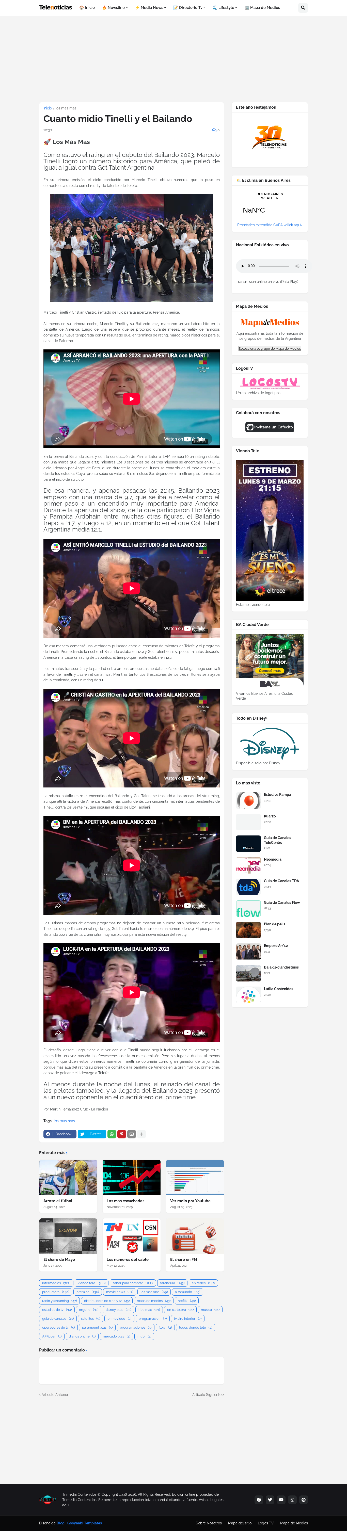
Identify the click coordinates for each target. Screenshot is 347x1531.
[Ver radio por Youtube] (195, 1177)
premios (87, 1292)
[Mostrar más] (141, 1134)
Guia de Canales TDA (281, 881)
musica (210, 1310)
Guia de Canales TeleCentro (277, 840)
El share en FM (183, 1259)
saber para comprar (133, 1283)
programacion (153, 1318)
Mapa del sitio (239, 1523)
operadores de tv (58, 1327)
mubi (144, 1336)
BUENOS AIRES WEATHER (270, 206)
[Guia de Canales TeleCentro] (248, 843)
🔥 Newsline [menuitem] (113, 7)
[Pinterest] (121, 1134)
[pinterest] (303, 1499)
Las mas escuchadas (125, 1201)
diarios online (82, 1336)
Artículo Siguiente (207, 1395)
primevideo (119, 1318)
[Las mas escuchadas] (131, 1177)
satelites (90, 1318)
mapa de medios (153, 1301)
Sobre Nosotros (209, 1523)
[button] (303, 8)
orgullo (88, 1310)
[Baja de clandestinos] (248, 973)
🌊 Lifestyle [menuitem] (223, 7)
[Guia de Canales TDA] (248, 887)
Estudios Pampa (277, 795)
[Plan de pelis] (248, 930)
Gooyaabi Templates (84, 1523)
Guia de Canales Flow (282, 902)
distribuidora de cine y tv (107, 1301)
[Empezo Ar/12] (248, 951)
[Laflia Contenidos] (248, 995)
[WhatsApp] (111, 1134)
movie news (119, 1292)
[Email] (131, 1134)
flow (165, 1327)
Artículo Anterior (55, 1395)
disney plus (118, 1310)
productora (55, 1292)
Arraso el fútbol (57, 1201)
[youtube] (281, 1499)
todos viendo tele (195, 1327)
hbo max (149, 1310)
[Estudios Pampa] (248, 800)
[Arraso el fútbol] (68, 1177)
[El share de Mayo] (68, 1236)
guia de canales (58, 1318)
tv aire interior (187, 1318)
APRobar (51, 1336)
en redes (203, 1283)
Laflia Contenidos (278, 989)
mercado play (116, 1336)
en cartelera (180, 1310)
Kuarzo (270, 816)
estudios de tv (57, 1310)
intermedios (56, 1283)
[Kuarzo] (248, 822)
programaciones (135, 1327)
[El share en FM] (195, 1236)
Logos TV (266, 1523)
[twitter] (270, 1499)
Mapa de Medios (294, 1523)
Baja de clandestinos (281, 967)
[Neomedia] (248, 865)
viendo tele (91, 1283)
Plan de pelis (274, 924)
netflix (187, 1301)
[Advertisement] (173, 58)
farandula (172, 1283)
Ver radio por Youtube (190, 1201)
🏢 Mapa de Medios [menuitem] (262, 7)
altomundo (187, 1292)
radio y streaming (59, 1301)
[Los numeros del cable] (131, 1236)
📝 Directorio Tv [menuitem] (187, 7)
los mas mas (65, 108)
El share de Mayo (59, 1259)
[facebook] (259, 1499)
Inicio (47, 108)
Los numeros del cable (128, 1259)
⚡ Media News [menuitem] (149, 7)
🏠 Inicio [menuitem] (87, 7)
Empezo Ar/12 (276, 946)
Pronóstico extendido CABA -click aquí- (270, 225)
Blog (61, 1523)
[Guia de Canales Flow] (248, 908)
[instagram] (292, 1499)
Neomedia (272, 859)
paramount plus (97, 1327)
